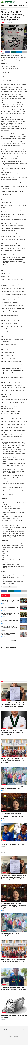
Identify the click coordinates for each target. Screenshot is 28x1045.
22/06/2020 (9, 22)
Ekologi (5, 9)
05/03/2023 (4, 616)
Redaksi (3, 22)
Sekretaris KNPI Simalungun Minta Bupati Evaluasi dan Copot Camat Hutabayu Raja (12, 844)
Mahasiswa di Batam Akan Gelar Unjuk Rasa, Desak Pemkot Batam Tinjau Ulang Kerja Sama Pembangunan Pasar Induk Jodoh (13, 704)
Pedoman (16, 1029)
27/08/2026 (4, 708)
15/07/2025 (4, 610)
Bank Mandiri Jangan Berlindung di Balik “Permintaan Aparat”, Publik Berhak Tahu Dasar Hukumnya (12, 732)
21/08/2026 (4, 846)
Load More (14, 640)
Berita (2, 5)
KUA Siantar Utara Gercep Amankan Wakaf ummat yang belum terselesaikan (13, 787)
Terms (20, 1029)
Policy (23, 1029)
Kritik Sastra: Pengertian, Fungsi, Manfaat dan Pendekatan (14, 1016)
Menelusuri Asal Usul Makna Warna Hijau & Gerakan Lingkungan (10, 613)
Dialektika (9, 5)
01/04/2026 (4, 603)
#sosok (14, 586)
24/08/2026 (4, 790)
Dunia (15, 5)
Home (2, 9)
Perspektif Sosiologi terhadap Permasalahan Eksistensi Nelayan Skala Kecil (9, 620)
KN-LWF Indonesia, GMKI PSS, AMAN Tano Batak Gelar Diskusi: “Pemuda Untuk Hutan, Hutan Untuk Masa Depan (10, 600)
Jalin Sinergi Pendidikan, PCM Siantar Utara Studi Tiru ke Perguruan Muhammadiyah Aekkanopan (13, 760)
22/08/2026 (4, 820)
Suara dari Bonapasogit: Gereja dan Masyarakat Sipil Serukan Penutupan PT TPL (9, 607)
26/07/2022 (4, 630)
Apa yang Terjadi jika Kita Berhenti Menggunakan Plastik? (8, 633)
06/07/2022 (4, 636)
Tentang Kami (5, 1029)
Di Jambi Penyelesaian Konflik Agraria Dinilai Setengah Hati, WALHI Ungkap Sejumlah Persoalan (9, 627)
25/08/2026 (4, 736)
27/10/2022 (4, 623)
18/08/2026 (4, 992)
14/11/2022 (4, 1019)
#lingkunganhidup (8, 586)
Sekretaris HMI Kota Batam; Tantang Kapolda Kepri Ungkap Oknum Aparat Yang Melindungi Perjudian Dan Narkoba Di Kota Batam (14, 989)
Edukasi (21, 5)
